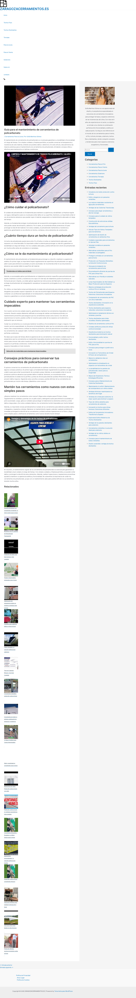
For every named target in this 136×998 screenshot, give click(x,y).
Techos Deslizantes (10, 30)
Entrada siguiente (6, 967)
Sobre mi (7, 67)
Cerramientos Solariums (97, 173)
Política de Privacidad (23, 975)
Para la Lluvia (8, 45)
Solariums (7, 60)
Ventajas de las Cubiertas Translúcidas (101, 208)
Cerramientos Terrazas (96, 177)
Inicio (5, 15)
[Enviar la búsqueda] (111, 150)
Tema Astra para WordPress (63, 991)
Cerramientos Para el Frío (97, 164)
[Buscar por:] (99, 150)
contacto (6, 74)
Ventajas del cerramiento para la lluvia (101, 226)
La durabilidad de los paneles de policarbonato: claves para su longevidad (99, 371)
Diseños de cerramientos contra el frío (101, 324)
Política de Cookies (23, 980)
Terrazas (6, 37)
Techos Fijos (8, 22)
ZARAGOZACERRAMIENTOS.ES (24, 9)
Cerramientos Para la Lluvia (14, 136)
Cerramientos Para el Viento (98, 167)
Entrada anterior (6, 965)
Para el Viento (8, 52)
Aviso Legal (20, 978)
